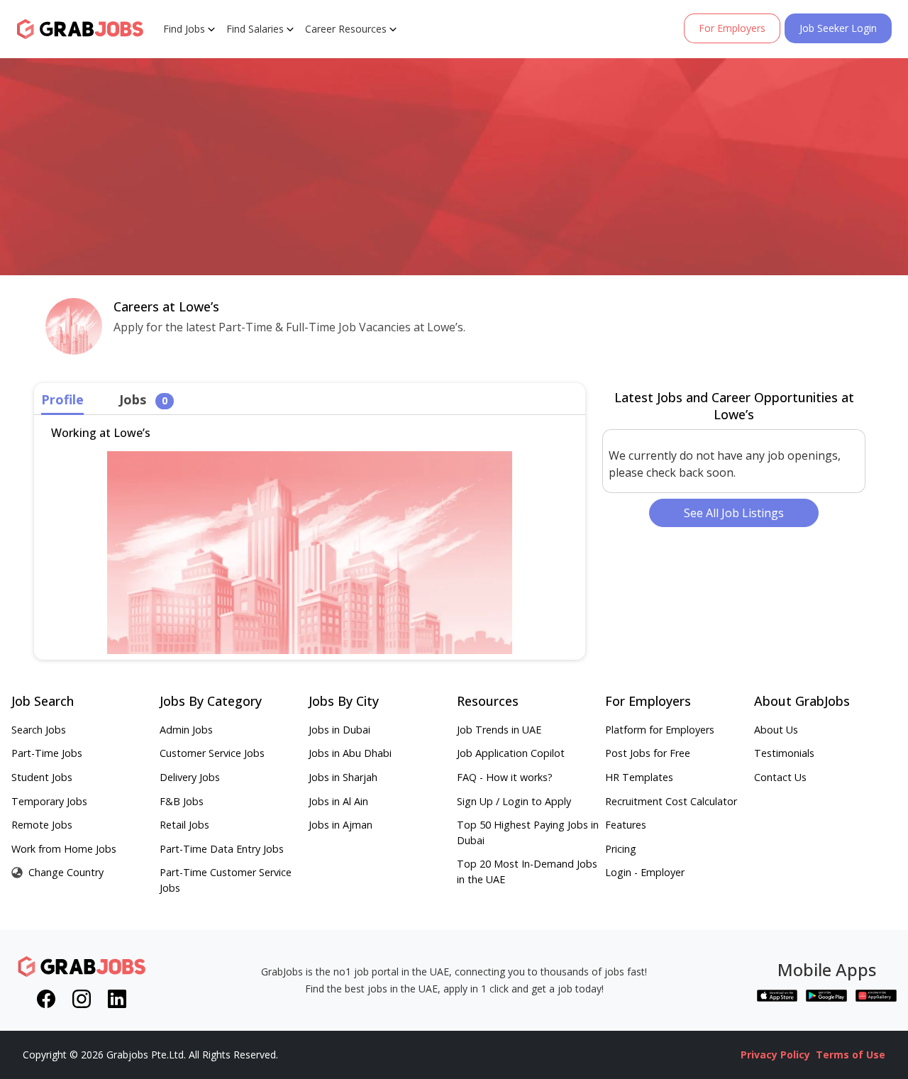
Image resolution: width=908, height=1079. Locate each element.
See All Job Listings (734, 513)
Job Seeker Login (838, 28)
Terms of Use (850, 1054)
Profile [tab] (62, 399)
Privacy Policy (775, 1054)
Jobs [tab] (143, 399)
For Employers (732, 28)
